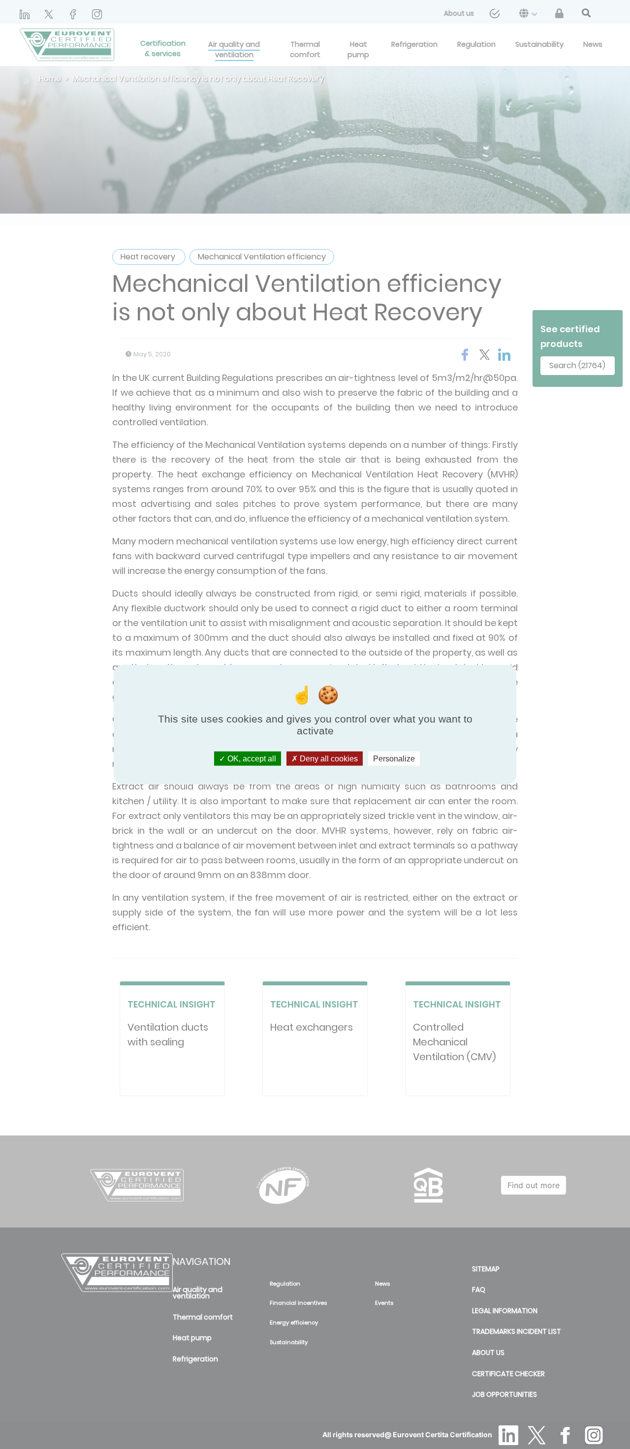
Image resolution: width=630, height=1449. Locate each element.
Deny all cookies (328, 758)
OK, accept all (250, 758)
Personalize (394, 758)
